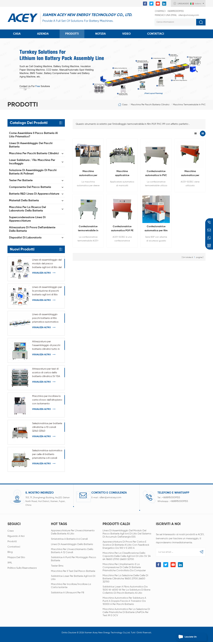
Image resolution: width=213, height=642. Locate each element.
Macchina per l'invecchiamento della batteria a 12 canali (72, 551)
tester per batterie (21, 180)
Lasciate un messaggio (191, 638)
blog (10, 552)
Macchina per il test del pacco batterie (73, 571)
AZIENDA (43, 33)
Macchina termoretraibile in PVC (189, 105)
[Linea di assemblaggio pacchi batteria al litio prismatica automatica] (20, 323)
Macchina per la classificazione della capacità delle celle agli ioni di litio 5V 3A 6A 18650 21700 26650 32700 (127, 556)
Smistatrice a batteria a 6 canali (69, 539)
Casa (17, 33)
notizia (100, 33)
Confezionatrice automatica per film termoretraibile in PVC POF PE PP (156, 229)
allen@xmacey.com (177, 15)
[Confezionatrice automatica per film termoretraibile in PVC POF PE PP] (156, 209)
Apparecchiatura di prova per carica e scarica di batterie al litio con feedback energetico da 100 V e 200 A (126, 545)
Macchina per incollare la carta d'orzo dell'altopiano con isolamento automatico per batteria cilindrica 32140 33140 (47, 400)
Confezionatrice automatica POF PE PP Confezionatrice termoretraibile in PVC (122, 229)
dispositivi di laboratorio (25, 237)
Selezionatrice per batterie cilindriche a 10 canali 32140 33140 (47, 427)
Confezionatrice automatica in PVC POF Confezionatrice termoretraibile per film (156, 173)
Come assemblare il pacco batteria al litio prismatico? (33, 135)
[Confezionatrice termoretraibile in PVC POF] (88, 209)
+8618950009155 (169, 11)
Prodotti (72, 33)
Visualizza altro (41, 273)
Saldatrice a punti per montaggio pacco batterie (73, 559)
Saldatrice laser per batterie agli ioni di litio (73, 578)
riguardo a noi (15, 536)
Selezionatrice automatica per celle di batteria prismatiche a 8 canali (47, 454)
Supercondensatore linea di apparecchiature (27, 219)
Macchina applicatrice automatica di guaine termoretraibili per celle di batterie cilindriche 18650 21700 (122, 173)
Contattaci (13, 547)
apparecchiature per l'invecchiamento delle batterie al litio (73, 532)
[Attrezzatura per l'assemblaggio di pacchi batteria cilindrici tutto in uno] (20, 350)
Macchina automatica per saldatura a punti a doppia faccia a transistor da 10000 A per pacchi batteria (124, 601)
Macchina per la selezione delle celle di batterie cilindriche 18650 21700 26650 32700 (125, 578)
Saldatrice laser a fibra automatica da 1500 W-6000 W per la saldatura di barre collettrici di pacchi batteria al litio (126, 590)
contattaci (155, 33)
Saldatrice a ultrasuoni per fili (67, 592)
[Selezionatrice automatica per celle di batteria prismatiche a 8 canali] (20, 459)
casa (10, 531)
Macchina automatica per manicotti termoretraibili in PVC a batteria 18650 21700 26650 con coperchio (88, 173)
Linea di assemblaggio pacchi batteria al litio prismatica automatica (45, 318)
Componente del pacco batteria (30, 187)
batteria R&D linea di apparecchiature (34, 193)
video (126, 33)
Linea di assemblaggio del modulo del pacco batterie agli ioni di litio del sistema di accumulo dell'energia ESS (47, 264)
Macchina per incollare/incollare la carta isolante (71, 586)
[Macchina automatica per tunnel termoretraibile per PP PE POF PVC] (190, 154)
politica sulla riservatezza (22, 568)
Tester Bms (57, 566)
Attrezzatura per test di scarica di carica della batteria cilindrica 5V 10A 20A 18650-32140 (46, 373)
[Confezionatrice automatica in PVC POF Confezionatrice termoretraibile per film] (156, 154)
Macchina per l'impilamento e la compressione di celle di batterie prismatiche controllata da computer (124, 567)
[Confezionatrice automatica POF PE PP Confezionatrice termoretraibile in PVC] (122, 209)
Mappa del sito (16, 557)
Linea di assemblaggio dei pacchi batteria (30, 145)
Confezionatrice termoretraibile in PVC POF (88, 229)
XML (9, 563)
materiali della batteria (24, 200)
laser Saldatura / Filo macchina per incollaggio (32, 162)
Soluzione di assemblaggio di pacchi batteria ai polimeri (32, 172)
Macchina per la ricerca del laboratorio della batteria (27, 209)
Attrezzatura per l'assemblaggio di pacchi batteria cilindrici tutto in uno (46, 345)
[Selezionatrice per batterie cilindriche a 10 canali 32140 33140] (20, 432)
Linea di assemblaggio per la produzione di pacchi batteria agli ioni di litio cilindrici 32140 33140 (47, 291)
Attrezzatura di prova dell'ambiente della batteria (32, 229)
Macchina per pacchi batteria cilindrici (150, 105)
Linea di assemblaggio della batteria (72, 544)
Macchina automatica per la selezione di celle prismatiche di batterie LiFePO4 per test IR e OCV (126, 612)
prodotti (12, 541)
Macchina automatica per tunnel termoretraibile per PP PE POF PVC (190, 173)
